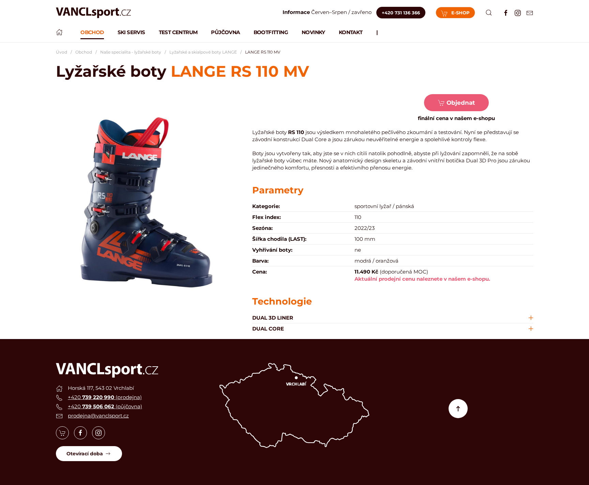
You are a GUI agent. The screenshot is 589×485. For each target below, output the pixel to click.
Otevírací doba (84, 454)
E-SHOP (460, 12)
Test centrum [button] (178, 32)
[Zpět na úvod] (93, 13)
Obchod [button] (92, 32)
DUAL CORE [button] (268, 328)
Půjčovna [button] (225, 32)
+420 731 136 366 (401, 12)
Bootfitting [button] (271, 32)
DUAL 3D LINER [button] (272, 317)
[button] (488, 12)
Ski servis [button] (131, 32)
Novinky (313, 32)
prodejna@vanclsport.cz (98, 415)
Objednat (461, 102)
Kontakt (351, 32)
